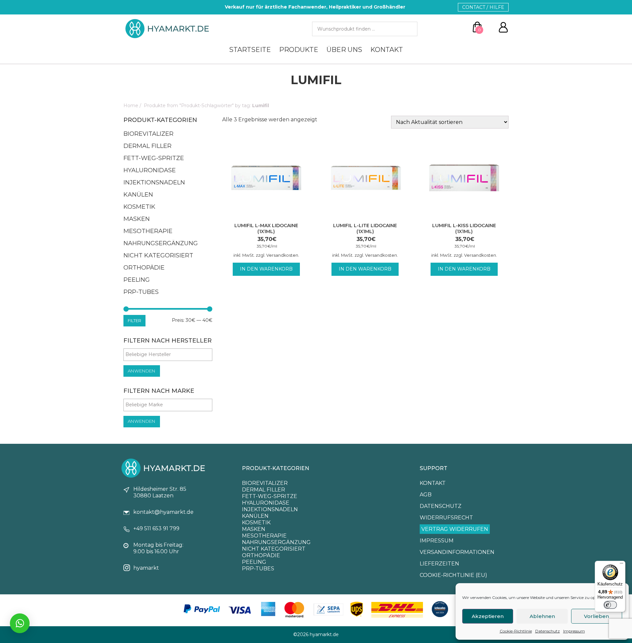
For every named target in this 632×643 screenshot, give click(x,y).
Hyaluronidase (149, 170)
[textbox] (169, 354)
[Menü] (621, 565)
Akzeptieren (488, 616)
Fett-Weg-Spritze (153, 158)
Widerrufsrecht (446, 517)
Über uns (344, 50)
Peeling (136, 279)
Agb (426, 494)
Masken (136, 219)
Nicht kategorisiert (158, 255)
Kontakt (386, 50)
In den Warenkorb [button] (266, 269)
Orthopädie (144, 267)
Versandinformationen (457, 552)
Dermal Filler (147, 146)
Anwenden (141, 370)
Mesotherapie (147, 231)
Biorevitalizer (148, 133)
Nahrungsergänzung (160, 243)
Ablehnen (542, 616)
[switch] (610, 605)
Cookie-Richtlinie (516, 631)
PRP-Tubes (141, 292)
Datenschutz (547, 631)
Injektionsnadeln (154, 182)
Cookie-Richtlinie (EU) (453, 575)
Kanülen (138, 194)
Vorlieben (596, 616)
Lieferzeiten (439, 563)
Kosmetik (139, 206)
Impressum (574, 631)
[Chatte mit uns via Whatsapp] (20, 623)
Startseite (250, 50)
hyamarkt (146, 568)
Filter (134, 320)
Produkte (298, 50)
